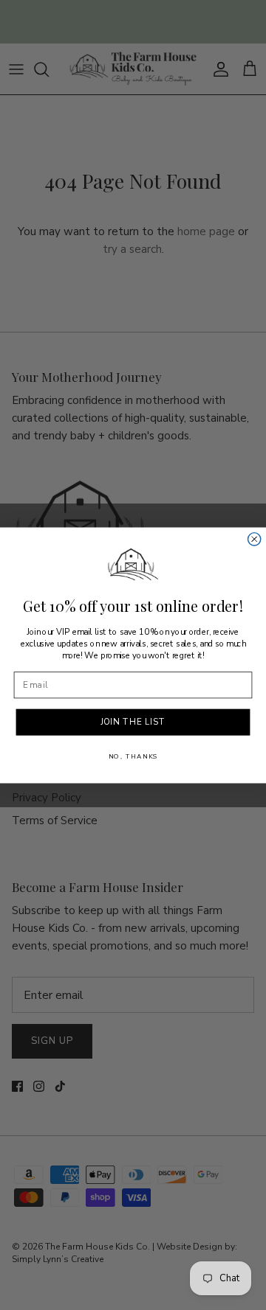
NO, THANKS (133, 756)
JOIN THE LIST (133, 722)
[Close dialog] (254, 538)
